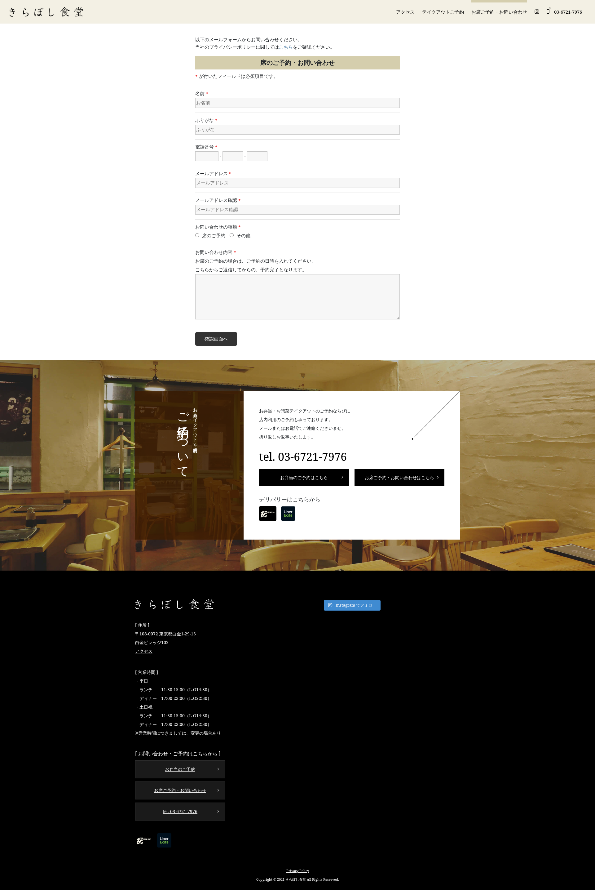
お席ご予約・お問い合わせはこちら (399, 477)
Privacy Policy (297, 870)
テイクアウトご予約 (443, 12)
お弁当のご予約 (180, 769)
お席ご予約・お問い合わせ (499, 12)
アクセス (405, 12)
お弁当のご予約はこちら (304, 477)
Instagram (537, 11)
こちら (286, 47)
